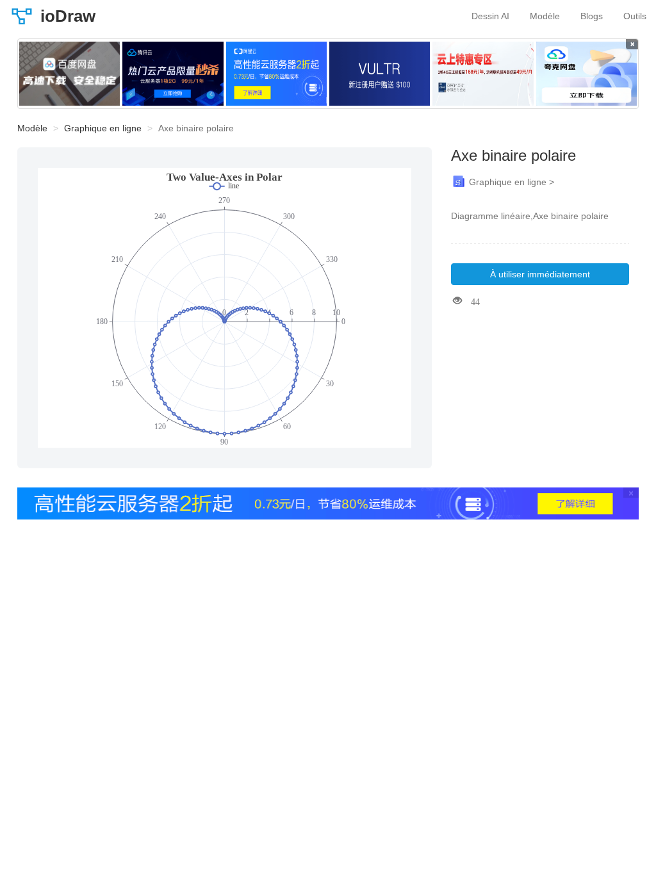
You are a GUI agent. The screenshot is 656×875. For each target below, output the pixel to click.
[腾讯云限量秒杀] (172, 73)
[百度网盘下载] (69, 73)
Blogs (591, 16)
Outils (634, 16)
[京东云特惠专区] (482, 73)
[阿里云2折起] (276, 73)
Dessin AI (490, 16)
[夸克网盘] (586, 73)
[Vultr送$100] (379, 73)
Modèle (545, 16)
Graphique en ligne (103, 128)
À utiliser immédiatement (540, 274)
